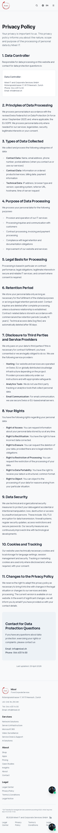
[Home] (6, 5)
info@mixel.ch (14, 710)
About (5, 771)
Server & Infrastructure (12, 725)
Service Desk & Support (12, 736)
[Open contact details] (52, 827)
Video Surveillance (10, 733)
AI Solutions (7, 740)
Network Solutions (10, 721)
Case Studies (8, 763)
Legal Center (8, 787)
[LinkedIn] (51, 817)
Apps (4, 756)
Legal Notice (7, 798)
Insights (5, 767)
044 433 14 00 (12, 706)
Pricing (5, 760)
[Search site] (36, 5)
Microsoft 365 (8, 729)
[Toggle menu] (53, 5)
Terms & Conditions (11, 794)
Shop (4, 752)
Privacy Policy (8, 791)
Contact (6, 775)
